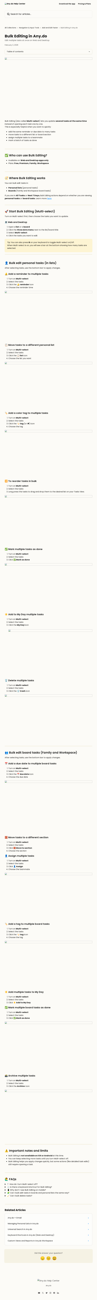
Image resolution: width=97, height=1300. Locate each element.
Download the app (67, 4)
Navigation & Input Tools (29, 28)
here (49, 198)
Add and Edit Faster (50, 28)
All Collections (10, 28)
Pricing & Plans (84, 4)
